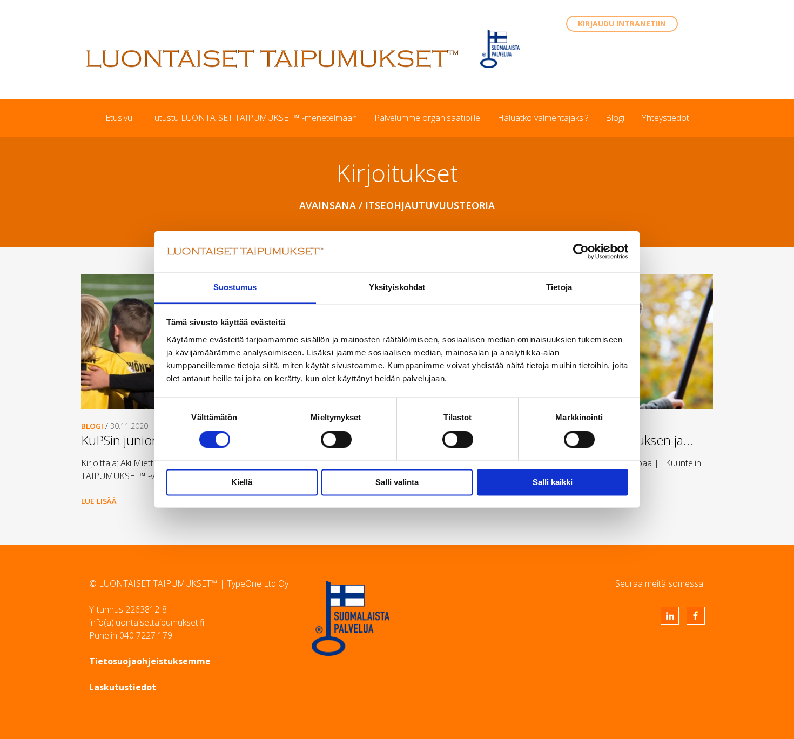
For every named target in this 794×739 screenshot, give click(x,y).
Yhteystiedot (665, 118)
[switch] (336, 439)
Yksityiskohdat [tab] (397, 287)
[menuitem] (119, 118)
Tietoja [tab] (559, 287)
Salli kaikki (553, 482)
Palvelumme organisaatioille (427, 118)
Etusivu (118, 118)
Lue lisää (99, 501)
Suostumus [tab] (235, 287)
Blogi (614, 118)
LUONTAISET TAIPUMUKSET (273, 58)
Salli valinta (397, 482)
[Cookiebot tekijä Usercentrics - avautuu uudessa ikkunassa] (581, 252)
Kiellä (241, 482)
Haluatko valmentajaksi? (542, 118)
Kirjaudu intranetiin (622, 23)
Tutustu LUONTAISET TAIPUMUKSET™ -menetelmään (253, 118)
